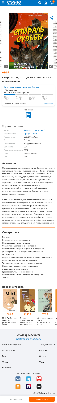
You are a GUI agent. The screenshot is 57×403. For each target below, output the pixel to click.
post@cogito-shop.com (28, 339)
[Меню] (4, 3)
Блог (4, 356)
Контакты (6, 367)
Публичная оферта (11, 344)
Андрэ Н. (28, 130)
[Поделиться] (51, 18)
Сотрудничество (47, 344)
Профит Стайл (30, 133)
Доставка (43, 350)
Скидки (42, 362)
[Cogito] (14, 3)
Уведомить (42, 399)
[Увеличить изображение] (51, 66)
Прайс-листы (8, 350)
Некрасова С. (40, 130)
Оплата (42, 356)
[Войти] (46, 3)
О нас (5, 362)
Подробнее (48, 104)
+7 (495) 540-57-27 (28, 335)
